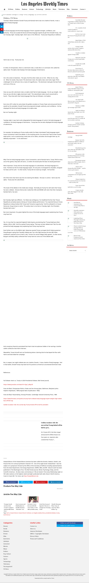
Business (24, 9)
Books (5, 528)
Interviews (6, 538)
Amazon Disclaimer (36, 531)
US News (10, 9)
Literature (75, 9)
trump (58, 513)
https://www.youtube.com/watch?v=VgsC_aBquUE (18, 384)
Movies (5, 546)
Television (61, 9)
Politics (17, 9)
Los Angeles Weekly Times (44, 4)
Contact (82, 9)
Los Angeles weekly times (38, 513)
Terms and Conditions (37, 538)
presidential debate (50, 513)
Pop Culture (7, 554)
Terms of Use (73, 575)
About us (33, 528)
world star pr (6, 515)
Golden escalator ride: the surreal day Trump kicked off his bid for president (25, 404)
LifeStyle (48, 9)
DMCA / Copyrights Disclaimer (39, 533)
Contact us (33, 526)
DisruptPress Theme (50, 578)
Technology (39, 9)
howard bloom (14, 513)
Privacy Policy (34, 536)
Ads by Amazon (60, 488)
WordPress (41, 578)
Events (5, 533)
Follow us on (67, 523)
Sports (5, 559)
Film (68, 9)
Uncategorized (7, 566)
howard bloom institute (24, 513)
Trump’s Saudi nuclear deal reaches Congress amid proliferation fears (9, 507)
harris (8, 513)
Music (54, 9)
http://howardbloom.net (31, 476)
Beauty (5, 526)
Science (31, 9)
